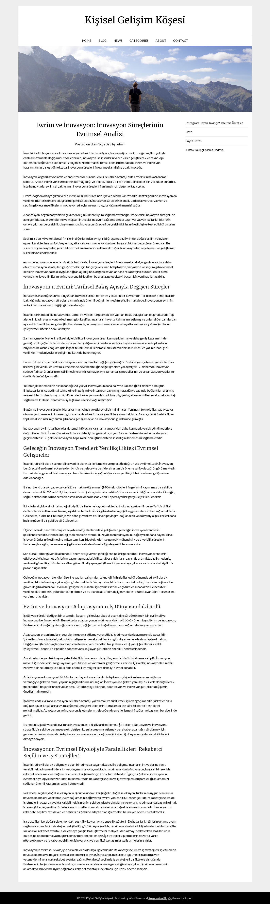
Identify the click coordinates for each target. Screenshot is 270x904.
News (118, 40)
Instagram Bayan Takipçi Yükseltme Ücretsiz (214, 123)
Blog (102, 40)
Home (87, 40)
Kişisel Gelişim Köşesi (135, 20)
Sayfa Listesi (194, 141)
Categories (139, 40)
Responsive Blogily (160, 898)
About (161, 40)
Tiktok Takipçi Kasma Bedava (205, 150)
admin (120, 144)
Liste (189, 132)
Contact (180, 40)
